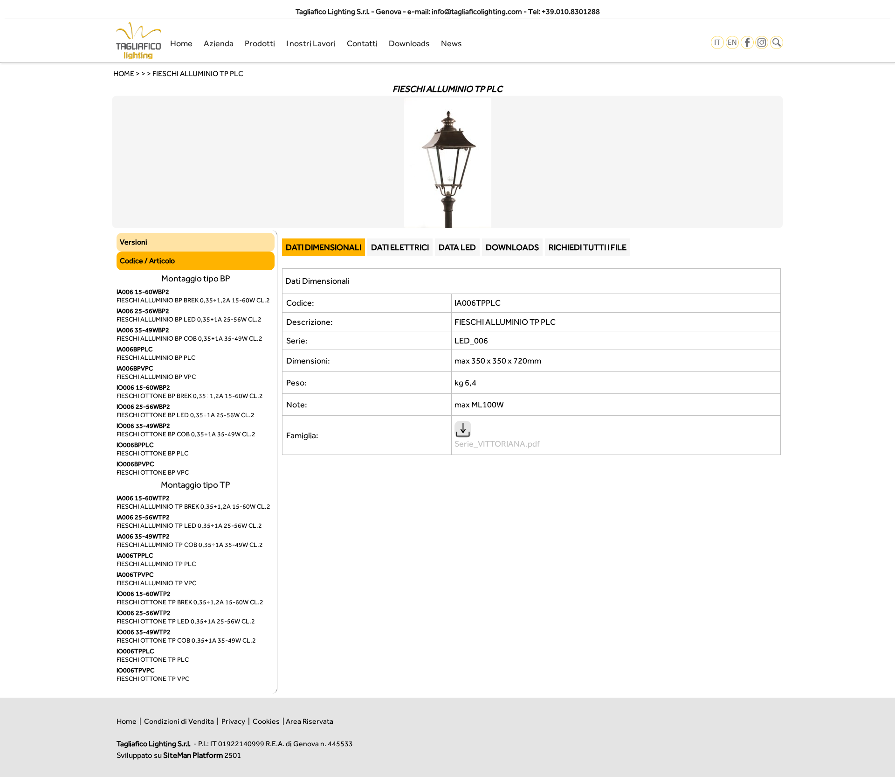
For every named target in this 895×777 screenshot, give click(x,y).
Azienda (219, 43)
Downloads (409, 43)
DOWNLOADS (512, 247)
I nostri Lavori (311, 43)
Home (181, 43)
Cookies (266, 721)
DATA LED (457, 247)
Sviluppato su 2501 (179, 755)
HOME (123, 73)
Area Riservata (309, 721)
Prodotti (260, 43)
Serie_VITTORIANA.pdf (497, 443)
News (451, 43)
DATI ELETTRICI (400, 247)
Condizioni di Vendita (179, 721)
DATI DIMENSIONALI (323, 247)
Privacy (233, 721)
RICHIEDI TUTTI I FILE (587, 247)
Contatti (362, 43)
